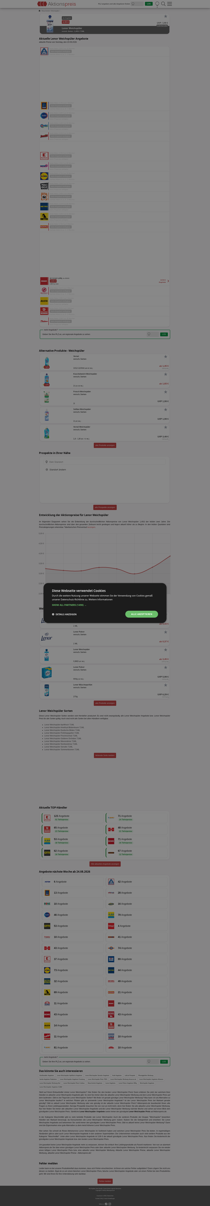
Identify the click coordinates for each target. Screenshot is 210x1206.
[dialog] (105, 603)
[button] (105, 605)
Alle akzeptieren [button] (141, 614)
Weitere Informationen (101, 599)
